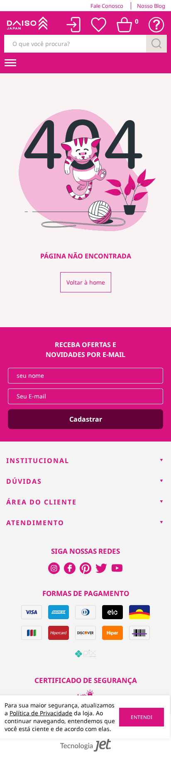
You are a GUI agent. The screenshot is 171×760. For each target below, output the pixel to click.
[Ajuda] (156, 25)
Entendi (141, 717)
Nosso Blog (151, 6)
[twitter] (101, 568)
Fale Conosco (106, 6)
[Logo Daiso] (26, 25)
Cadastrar (85, 419)
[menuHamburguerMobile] (10, 63)
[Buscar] (156, 44)
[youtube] (117, 568)
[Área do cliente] (73, 25)
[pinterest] (85, 568)
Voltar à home (85, 282)
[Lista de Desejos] (99, 24)
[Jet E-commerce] (85, 745)
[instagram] (70, 568)
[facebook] (54, 568)
